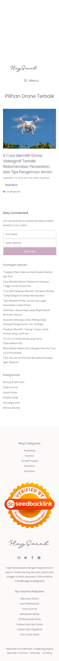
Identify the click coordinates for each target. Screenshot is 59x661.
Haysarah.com (14, 648)
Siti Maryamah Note (29, 619)
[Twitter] (25, 558)
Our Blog (47, 652)
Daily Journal (10, 387)
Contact (23, 652)
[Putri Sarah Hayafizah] (24, 68)
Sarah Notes (10, 392)
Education (29, 466)
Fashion (29, 455)
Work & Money (11, 407)
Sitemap (35, 652)
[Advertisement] (29, 31)
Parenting (29, 450)
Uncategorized (13, 191)
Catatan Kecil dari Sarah (29, 624)
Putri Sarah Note (29, 634)
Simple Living (10, 397)
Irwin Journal (29, 608)
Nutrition (29, 471)
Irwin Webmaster (29, 603)
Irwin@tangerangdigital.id (29, 581)
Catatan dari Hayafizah (29, 629)
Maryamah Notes (29, 614)
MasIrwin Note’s (29, 598)
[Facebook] (32, 558)
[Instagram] (19, 558)
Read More (11, 185)
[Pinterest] (39, 558)
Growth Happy (29, 460)
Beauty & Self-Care (13, 382)
